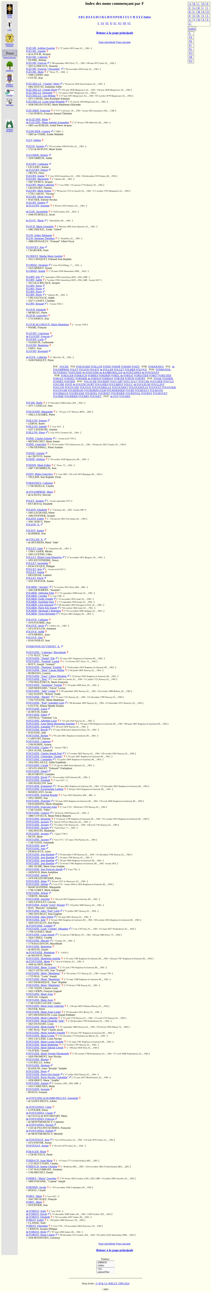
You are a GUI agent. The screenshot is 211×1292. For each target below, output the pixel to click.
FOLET (74, 369)
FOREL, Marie (34, 1196)
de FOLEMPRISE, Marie (39, 491)
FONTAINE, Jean (35, 845)
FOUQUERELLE (101, 387)
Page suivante (123, 42)
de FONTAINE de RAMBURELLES (102, 372)
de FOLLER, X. (34, 539)
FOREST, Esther (35, 1220)
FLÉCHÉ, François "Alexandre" (43, 69)
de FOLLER (106, 369)
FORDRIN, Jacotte (36, 1187)
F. (190, 33)
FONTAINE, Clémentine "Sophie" (44, 756)
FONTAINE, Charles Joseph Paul (44, 753)
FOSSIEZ (58, 381)
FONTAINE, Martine (37, 1059)
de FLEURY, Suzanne (37, 205)
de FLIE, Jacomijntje (37, 211)
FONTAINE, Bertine (37, 735)
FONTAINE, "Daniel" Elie (40, 658)
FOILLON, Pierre (35, 432)
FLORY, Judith (34, 280)
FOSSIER (167, 378)
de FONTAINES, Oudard (39, 1130)
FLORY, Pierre (34, 285)
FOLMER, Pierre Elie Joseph (41, 607)
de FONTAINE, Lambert (39, 925)
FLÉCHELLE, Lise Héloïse (41, 95)
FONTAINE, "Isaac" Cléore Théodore (46, 676)
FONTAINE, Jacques (37, 821)
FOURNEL (91, 393)
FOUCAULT (130, 381)
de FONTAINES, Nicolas (39, 1124)
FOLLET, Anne (34, 548)
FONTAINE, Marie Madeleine (42, 1044)
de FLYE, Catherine (36, 357)
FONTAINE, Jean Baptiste (40, 854)
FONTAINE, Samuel (37, 1083)
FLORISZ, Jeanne (35, 271)
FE (190, 41)
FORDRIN (105, 375)
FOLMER (130, 369)
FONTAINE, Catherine (38, 741)
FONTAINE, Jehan (36, 881)
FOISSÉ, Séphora (35, 459)
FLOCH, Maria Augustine (40, 226)
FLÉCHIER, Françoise (38, 110)
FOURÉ (129, 390)
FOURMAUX (61, 393)
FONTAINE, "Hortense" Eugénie (44, 667)
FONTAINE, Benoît (37, 729)
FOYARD (124, 396)
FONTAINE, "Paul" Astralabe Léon (45, 702)
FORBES (93, 375)
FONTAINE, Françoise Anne (41, 806)
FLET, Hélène (33, 140)
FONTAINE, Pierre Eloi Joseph (43, 1074)
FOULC (128, 384)
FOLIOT (94, 369)
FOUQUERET (120, 387)
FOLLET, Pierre (34, 578)
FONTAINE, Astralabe (38, 726)
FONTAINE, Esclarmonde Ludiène (44, 789)
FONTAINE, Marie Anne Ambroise (45, 1006)
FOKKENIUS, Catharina (39, 483)
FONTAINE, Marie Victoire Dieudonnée (47, 1053)
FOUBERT (103, 381)
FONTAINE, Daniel (37, 771)
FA (190, 37)
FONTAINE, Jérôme (37, 884)
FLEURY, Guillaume (37, 164)
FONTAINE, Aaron (36, 708)
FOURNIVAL (133, 393)
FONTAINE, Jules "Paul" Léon (43, 910)
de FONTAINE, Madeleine (40, 952)
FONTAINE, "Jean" (37, 679)
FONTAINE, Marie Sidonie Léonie (44, 1047)
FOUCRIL (58, 384)
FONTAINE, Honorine (38, 818)
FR (190, 57)
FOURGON (156, 390)
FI (190, 45)
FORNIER (81, 378)
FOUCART (116, 381)
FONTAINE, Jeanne (37, 875)
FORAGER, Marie (36, 1151)
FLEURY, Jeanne (35, 176)
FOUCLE (168, 381)
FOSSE (158, 378)
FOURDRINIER (116, 390)
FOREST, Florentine (37, 1225)
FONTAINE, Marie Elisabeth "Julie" (45, 1020)
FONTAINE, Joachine (38, 899)
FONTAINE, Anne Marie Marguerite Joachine (50, 723)
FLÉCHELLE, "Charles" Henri (42, 83)
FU (191, 61)
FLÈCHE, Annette (36, 51)
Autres (191, 28)
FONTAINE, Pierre (36, 1071)
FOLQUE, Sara (34, 637)
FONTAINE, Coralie (37, 765)
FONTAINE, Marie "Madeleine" (43, 973)
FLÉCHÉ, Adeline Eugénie (40, 48)
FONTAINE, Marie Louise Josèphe (44, 1041)
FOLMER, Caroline (36, 595)
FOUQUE (85, 387)
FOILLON (96, 366)
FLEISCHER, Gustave (38, 131)
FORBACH (80, 375)
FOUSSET (96, 396)
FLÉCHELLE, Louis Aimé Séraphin (45, 101)
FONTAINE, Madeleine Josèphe (43, 958)
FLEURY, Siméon (35, 202)
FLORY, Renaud (35, 303)
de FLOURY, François (38, 336)
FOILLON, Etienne (36, 420)
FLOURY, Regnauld (37, 351)
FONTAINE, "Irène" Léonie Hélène (45, 670)
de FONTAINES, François (40, 1118)
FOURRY (83, 396)
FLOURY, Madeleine (37, 345)
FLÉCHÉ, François (36, 63)
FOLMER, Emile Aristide (39, 598)
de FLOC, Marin (35, 220)
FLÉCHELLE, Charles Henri (41, 89)
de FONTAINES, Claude (39, 1113)
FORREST (107, 378)
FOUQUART (72, 387)
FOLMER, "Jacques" (37, 587)
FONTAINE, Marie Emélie (40, 1026)
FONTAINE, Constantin (39, 759)
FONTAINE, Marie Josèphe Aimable (45, 1032)
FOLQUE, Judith (35, 631)
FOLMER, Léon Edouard (39, 604)
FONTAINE (75, 372)
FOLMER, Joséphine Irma (40, 601)
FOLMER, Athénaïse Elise (40, 593)
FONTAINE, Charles (37, 747)
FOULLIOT (158, 384)
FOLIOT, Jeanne (35, 530)
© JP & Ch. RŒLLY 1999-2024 (112, 1283)
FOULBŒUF (116, 384)
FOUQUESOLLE (138, 387)
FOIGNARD (83, 366)
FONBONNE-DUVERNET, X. (43, 646)
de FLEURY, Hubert (37, 170)
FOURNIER (118, 393)
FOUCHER (156, 381)
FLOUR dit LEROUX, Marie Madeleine (47, 324)
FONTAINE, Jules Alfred (39, 916)
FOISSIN (126, 366)
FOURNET (104, 393)
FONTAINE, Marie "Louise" (41, 967)
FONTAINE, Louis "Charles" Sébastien (47, 928)
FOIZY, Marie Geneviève (39, 474)
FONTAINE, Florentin (38, 801)
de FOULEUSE (142, 384)
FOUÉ (68, 384)
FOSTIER (69, 381)
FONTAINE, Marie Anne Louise (43, 1012)
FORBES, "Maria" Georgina (41, 1178)
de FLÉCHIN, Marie (37, 119)
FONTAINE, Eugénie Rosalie (42, 795)
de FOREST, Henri (36, 1231)
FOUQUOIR (60, 390)
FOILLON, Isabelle (36, 426)
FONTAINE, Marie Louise (40, 1035)
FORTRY (140, 378)
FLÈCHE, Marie (35, 71)
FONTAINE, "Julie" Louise (41, 691)
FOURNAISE (76, 393)
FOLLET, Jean (34, 569)
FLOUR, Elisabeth (36, 309)
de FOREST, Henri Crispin (40, 1234)
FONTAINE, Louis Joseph (40, 934)
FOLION (84, 369)
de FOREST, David (36, 1214)
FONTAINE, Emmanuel (39, 786)
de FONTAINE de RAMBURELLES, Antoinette (52, 1098)
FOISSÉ (116, 366)
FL (190, 49)
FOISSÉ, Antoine (35, 453)
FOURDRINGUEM (95, 390)
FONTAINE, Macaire (37, 940)
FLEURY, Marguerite (37, 178)
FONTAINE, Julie (35, 919)
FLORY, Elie (33, 277)
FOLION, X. (33, 524)
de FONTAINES (132, 372)
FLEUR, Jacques (35, 146)
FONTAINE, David (36, 777)
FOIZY (136, 366)
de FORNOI (94, 378)
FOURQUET (160, 393)
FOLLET (119, 369)
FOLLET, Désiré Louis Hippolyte (44, 557)
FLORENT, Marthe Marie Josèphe (44, 256)
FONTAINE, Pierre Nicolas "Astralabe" (47, 1077)
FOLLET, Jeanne (35, 572)
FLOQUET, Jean (35, 247)
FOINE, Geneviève (36, 444)
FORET (153, 375)
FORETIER (164, 375)
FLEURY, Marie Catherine (40, 184)
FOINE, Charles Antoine (39, 438)
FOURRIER (71, 396)
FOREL (115, 375)
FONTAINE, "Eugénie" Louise (42, 661)
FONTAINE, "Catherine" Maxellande (46, 652)
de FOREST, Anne (36, 1211)
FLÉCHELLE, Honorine (39, 92)
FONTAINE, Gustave (37, 812)
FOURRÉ (58, 396)
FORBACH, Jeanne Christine (41, 1166)
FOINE (107, 366)
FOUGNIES (101, 384)
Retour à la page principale (114, 33)
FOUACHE (90, 381)
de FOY (114, 396)
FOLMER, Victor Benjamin (40, 613)
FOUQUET (155, 387)
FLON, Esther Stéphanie (39, 235)
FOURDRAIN (76, 390)
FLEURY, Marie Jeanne (38, 190)
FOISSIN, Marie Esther (38, 465)
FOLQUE (141, 369)
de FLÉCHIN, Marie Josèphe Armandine (47, 122)
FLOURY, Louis (35, 339)
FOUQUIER (169, 387)
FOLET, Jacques (35, 500)
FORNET (69, 378)
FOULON (58, 387)
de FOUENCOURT (83, 384)
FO (191, 53)
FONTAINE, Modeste (38, 1065)
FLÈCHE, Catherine (37, 57)
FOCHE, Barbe (34, 402)
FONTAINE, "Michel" (38, 697)
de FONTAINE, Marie (38, 961)
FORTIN (130, 378)
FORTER (119, 378)
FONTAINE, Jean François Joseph (44, 869)
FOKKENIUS (156, 366)
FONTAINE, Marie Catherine (42, 1017)
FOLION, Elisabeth (36, 509)
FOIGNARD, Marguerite (39, 411)
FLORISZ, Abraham (37, 265)
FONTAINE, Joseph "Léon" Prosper (45, 905)
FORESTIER (141, 375)
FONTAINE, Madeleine (39, 946)
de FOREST (127, 375)
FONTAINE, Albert (36, 714)
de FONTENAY (150, 372)
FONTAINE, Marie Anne (39, 994)
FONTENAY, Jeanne (37, 1145)
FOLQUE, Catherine (37, 619)
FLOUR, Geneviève (36, 315)
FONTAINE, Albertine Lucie (41, 720)
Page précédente (107, 42)
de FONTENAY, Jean (37, 1139)
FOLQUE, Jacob (35, 625)
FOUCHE (143, 381)
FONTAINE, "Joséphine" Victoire (44, 685)
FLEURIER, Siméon (37, 155)
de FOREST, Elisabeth (38, 1217)
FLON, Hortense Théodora (40, 238)
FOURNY (146, 393)
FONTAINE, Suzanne (38, 1089)
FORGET (58, 378)
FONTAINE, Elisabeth (38, 780)
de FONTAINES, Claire (39, 1107)
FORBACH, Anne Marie (39, 1160)
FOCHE (64, 366)
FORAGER (67, 375)
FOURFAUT (142, 390)
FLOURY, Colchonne (37, 333)
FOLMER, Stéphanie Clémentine (43, 610)
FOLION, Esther (35, 518)
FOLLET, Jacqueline (37, 563)
